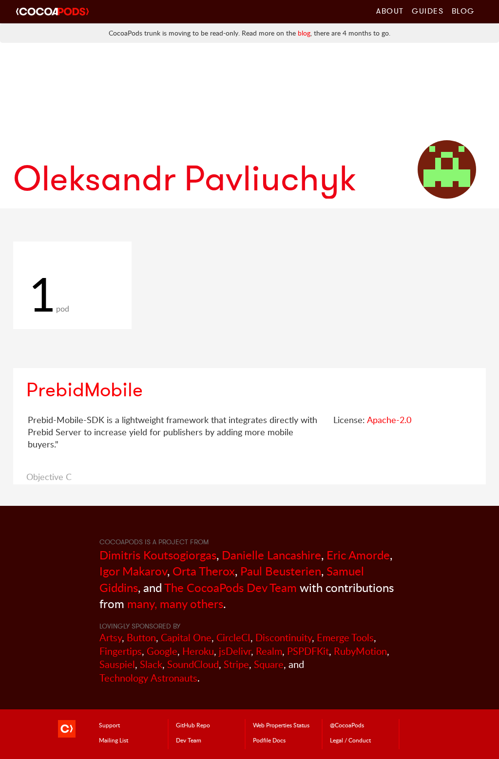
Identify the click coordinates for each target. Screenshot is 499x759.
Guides (428, 11)
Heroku (198, 651)
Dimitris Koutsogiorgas (157, 555)
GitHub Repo (193, 725)
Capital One (186, 637)
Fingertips (120, 651)
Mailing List (113, 740)
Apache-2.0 (389, 420)
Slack (151, 664)
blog (304, 32)
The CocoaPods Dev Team (230, 587)
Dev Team (188, 740)
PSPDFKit (308, 651)
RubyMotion (360, 651)
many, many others (175, 603)
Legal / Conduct (350, 740)
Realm (269, 651)
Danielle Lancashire (271, 555)
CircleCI (233, 637)
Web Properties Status (281, 725)
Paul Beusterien (280, 571)
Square (269, 664)
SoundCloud (193, 664)
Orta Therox (204, 571)
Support (109, 725)
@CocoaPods (347, 725)
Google (162, 651)
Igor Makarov (133, 571)
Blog (463, 11)
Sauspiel (117, 664)
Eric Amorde (358, 555)
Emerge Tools (345, 637)
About (390, 11)
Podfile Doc (269, 740)
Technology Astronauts (148, 678)
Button (141, 637)
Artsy (110, 637)
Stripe (236, 664)
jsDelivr (235, 651)
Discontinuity (283, 637)
